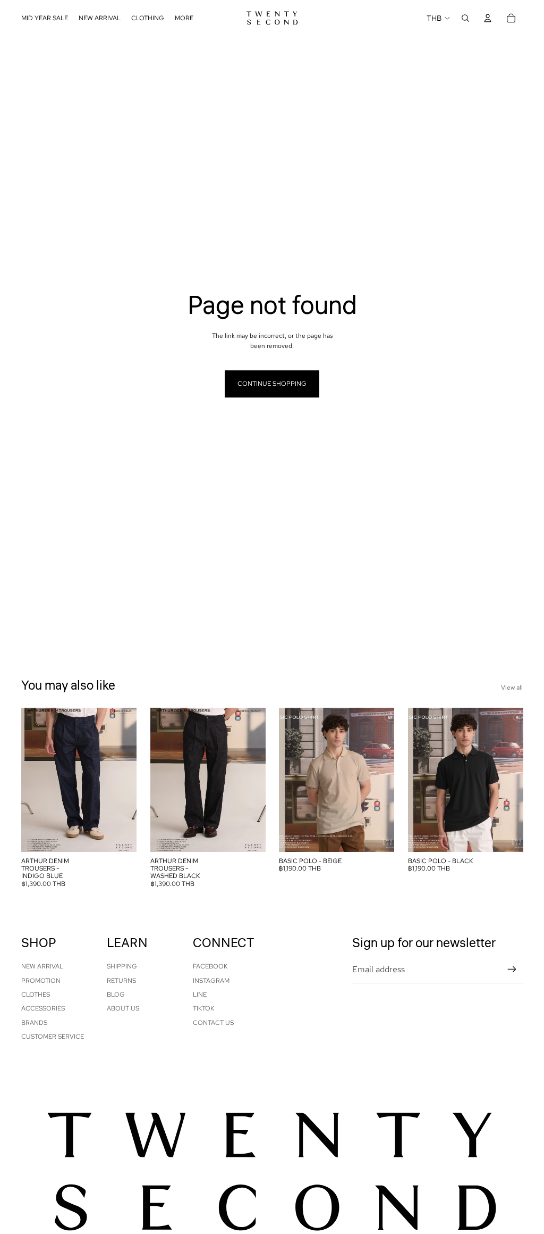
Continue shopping (272, 383)
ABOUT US (123, 1008)
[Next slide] (128, 780)
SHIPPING (122, 966)
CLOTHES (35, 994)
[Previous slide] (29, 780)
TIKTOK (203, 1008)
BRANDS (34, 1022)
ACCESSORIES (43, 1008)
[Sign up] (512, 969)
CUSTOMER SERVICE (52, 1036)
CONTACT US (213, 1022)
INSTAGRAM (211, 980)
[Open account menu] (487, 18)
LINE (200, 994)
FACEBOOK (210, 966)
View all (512, 687)
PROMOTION (41, 980)
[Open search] (465, 18)
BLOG (116, 994)
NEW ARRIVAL (42, 966)
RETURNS (121, 980)
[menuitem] (184, 18)
